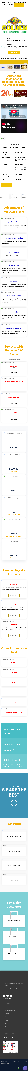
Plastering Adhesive (10, 1010)
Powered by (14, 1068)
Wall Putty (7, 1026)
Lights (6, 1023)
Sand (6, 1030)
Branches (19, 5)
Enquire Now (14, 595)
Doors (6, 1020)
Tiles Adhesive (8, 1007)
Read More (6, 185)
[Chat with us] (25, 1068)
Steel (6, 1017)
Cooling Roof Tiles (9, 1033)
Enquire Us (14, 52)
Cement (7, 1013)
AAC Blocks (7, 1003)
